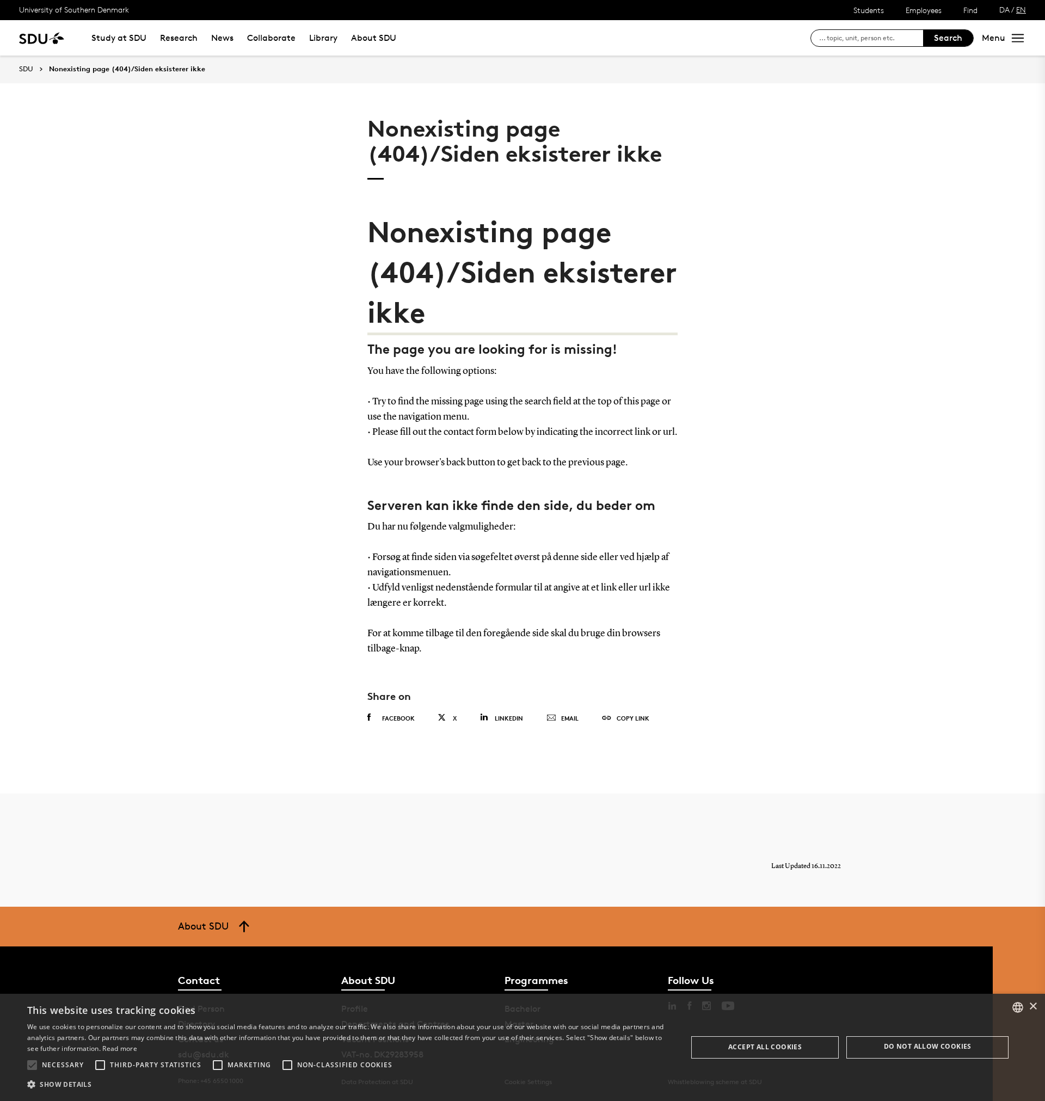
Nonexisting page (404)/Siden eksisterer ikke (127, 69)
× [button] (1033, 1006)
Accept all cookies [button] (765, 1046)
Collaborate (271, 38)
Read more (119, 1048)
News (222, 38)
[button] (32, 1065)
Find (970, 10)
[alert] (522, 1047)
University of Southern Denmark (74, 9)
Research (179, 38)
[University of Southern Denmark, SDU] (41, 38)
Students (868, 10)
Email (570, 718)
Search (948, 38)
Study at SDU (118, 38)
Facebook (398, 718)
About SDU (373, 38)
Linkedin (509, 718)
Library (323, 38)
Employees (924, 10)
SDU (26, 68)
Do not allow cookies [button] (928, 1046)
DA (1004, 9)
